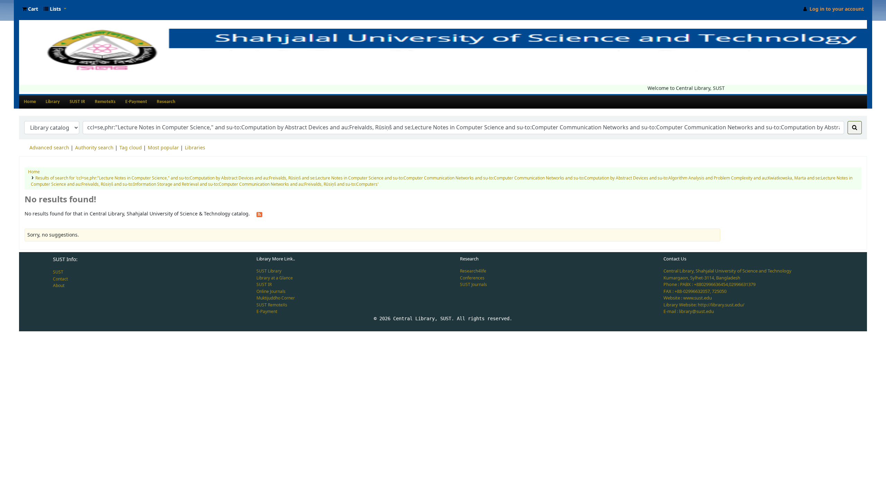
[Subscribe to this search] (259, 214)
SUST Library (268, 271)
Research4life (473, 271)
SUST (58, 272)
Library (53, 101)
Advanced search (49, 147)
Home (30, 101)
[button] (30, 9)
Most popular (163, 147)
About (58, 286)
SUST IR (77, 101)
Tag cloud (130, 147)
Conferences (472, 278)
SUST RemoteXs (271, 305)
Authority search (94, 147)
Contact (60, 279)
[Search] (855, 127)
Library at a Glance (274, 278)
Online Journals (271, 291)
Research (166, 101)
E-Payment (136, 101)
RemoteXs (105, 101)
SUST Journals (473, 285)
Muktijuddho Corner (275, 298)
